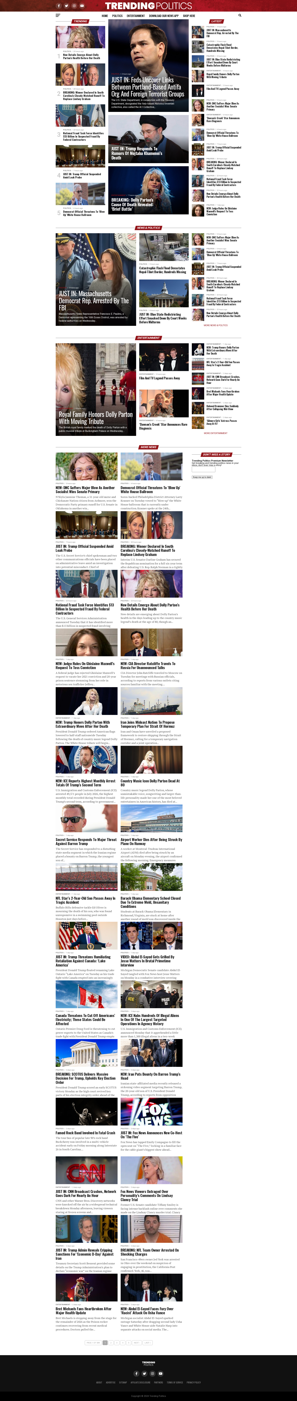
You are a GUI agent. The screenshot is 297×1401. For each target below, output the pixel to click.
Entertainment (136, 16)
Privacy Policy (194, 1382)
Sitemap (123, 1382)
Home (105, 16)
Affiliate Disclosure (140, 1382)
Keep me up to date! (202, 477)
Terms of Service (175, 1382)
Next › (137, 1343)
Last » (148, 1343)
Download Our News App (164, 16)
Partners (158, 1382)
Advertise (110, 1382)
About (99, 1382)
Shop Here (189, 16)
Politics (117, 16)
